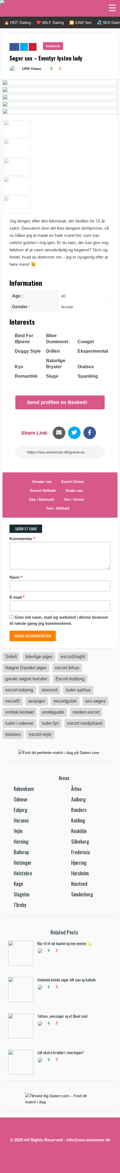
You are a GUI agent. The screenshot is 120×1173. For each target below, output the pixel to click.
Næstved (79, 883)
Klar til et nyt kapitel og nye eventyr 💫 (64, 943)
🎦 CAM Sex (80, 22)
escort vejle (40, 734)
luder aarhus (78, 690)
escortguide (65, 701)
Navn (15, 577)
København (24, 788)
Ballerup (21, 852)
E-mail (17, 597)
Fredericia (80, 852)
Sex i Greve (74, 499)
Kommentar (22, 538)
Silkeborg (80, 841)
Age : (17, 296)
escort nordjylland (84, 723)
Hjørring (79, 862)
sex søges (95, 701)
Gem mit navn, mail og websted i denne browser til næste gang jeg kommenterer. (58, 620)
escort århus (67, 667)
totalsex (13, 734)
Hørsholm (80, 873)
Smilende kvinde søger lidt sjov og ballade (66, 979)
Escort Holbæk (43, 490)
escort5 (12, 701)
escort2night (73, 656)
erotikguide (53, 712)
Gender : (21, 306)
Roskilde (53, 46)
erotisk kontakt (19, 712)
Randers (78, 809)
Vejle (18, 830)
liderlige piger (38, 656)
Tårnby (20, 904)
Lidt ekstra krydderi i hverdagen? (60, 1052)
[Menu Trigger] (112, 7)
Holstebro (23, 873)
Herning (21, 841)
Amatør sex (42, 482)
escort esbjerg (19, 690)
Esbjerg (20, 809)
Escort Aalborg (70, 678)
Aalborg (78, 799)
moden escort (86, 712)
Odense (20, 799)
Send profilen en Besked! (57, 402)
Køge (18, 883)
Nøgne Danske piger (26, 667)
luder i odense (19, 723)
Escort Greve (72, 482)
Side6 (11, 656)
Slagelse (22, 894)
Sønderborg (82, 894)
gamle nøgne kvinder (26, 678)
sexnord (49, 690)
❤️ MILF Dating (50, 22)
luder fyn (50, 723)
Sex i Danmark (41, 499)
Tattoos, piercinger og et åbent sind (62, 1016)
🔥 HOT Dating (17, 22)
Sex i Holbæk (57, 508)
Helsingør (23, 862)
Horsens (21, 820)
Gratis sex (74, 490)
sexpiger (36, 701)
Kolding (78, 820)
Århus (76, 788)
